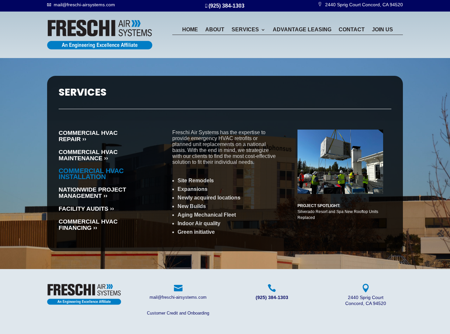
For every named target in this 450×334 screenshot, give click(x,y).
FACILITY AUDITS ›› (86, 208)
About (214, 29)
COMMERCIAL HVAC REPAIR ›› (88, 136)
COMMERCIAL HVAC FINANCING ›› (88, 224)
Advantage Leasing (302, 29)
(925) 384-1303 (225, 6)
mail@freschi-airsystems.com (84, 4)
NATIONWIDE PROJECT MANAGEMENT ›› (92, 192)
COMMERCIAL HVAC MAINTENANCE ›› (88, 155)
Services (245, 29)
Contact (352, 29)
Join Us (382, 29)
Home (190, 29)
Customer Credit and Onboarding (178, 313)
